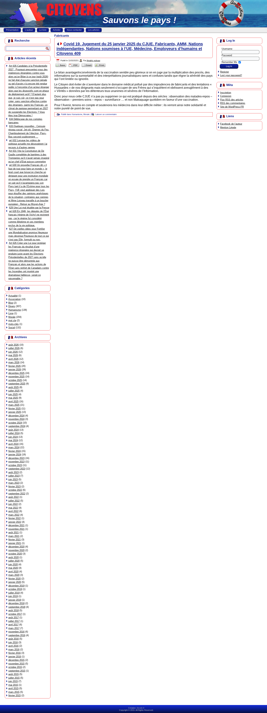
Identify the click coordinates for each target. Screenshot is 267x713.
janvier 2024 (14, 454)
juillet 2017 (14, 621)
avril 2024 (13, 444)
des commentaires (232, 103)
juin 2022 (13, 504)
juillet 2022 (14, 500)
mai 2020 (13, 568)
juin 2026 (13, 352)
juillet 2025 (14, 390)
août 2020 (13, 557)
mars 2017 (13, 628)
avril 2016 (13, 645)
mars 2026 (13, 362)
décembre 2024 (16, 415)
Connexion (225, 96)
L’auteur (29, 30)
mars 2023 (13, 483)
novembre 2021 (16, 529)
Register (224, 72)
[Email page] (87, 67)
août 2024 (13, 429)
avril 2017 (13, 624)
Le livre (42, 30)
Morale (11, 317)
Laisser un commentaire (106, 114)
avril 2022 (13, 511)
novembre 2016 (16, 631)
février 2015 (14, 695)
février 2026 (14, 366)
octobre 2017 (15, 614)
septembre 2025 (16, 383)
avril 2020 (13, 571)
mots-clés (13, 324)
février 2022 (14, 518)
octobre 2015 (15, 667)
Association (14, 299)
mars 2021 (13, 536)
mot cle (12, 320)
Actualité (13, 295)
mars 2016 (13, 649)
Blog (10, 302)
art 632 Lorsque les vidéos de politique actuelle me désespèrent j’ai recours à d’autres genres (27, 144)
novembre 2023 (16, 461)
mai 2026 (13, 355)
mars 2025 (13, 405)
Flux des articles (231, 99)
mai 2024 (13, 440)
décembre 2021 (16, 525)
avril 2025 (13, 401)
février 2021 (14, 539)
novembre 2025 (16, 376)
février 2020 (14, 578)
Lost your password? (231, 75)
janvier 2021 (14, 543)
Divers (11, 306)
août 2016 (13, 638)
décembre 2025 (16, 373)
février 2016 (14, 653)
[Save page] (60, 67)
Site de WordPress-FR (232, 106)
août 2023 (13, 472)
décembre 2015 (16, 660)
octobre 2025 (15, 380)
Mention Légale (228, 127)
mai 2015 (13, 685)
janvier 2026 (14, 369)
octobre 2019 (15, 589)
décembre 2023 (16, 458)
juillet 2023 (14, 475)
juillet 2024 (14, 433)
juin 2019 (13, 596)
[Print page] (100, 67)
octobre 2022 (15, 490)
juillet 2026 (14, 348)
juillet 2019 (14, 592)
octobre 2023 (15, 465)
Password (227, 55)
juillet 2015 (14, 677)
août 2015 (13, 674)
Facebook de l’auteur (231, 123)
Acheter (56, 30)
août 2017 (13, 617)
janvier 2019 (14, 600)
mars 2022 (13, 514)
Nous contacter (74, 30)
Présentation (12, 30)
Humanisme (14, 310)
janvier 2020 (14, 582)
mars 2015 (13, 692)
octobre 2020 (15, 553)
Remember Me (229, 62)
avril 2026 (13, 359)
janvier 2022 (14, 522)
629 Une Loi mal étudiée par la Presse (29, 207)
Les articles (93, 30)
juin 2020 (13, 564)
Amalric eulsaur (93, 60)
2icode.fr (140, 708)
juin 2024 (13, 437)
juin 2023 (13, 479)
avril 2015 (13, 688)
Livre (10, 313)
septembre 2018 (16, 607)
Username (227, 48)
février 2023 (14, 486)
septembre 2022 (16, 493)
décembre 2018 (16, 603)
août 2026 (13, 344)
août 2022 (13, 497)
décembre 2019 (16, 585)
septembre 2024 (16, 426)
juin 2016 (13, 642)
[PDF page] (73, 67)
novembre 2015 (16, 663)
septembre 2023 (16, 468)
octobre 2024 (15, 422)
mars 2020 (13, 575)
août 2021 (13, 532)
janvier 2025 (14, 412)
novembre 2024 (16, 419)
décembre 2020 (16, 546)
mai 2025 (13, 397)
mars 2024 (13, 447)
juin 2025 (13, 394)
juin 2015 (13, 681)
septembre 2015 (16, 670)
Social (11, 327)
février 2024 (14, 451)
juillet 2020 (14, 560)
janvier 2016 (14, 656)
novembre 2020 (16, 550)
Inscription (225, 92)
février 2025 (14, 408)
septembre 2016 (16, 635)
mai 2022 (13, 507)
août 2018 (13, 610)
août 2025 (13, 387)
